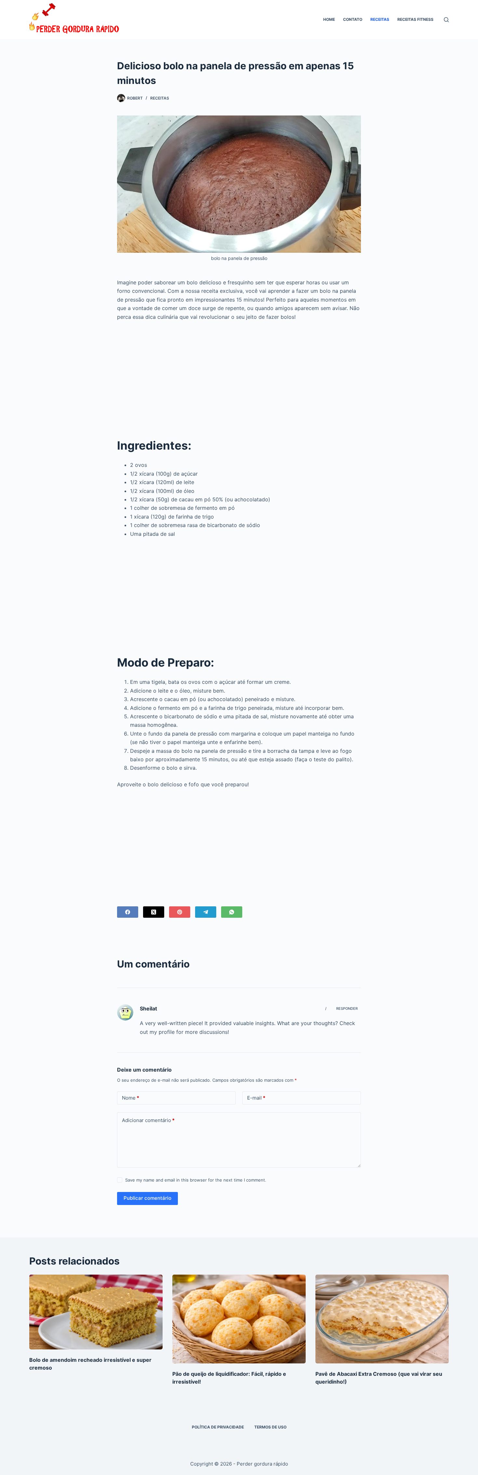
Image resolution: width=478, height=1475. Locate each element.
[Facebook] (127, 912)
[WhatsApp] (231, 912)
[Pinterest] (179, 912)
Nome (130, 1098)
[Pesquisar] (446, 19)
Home (329, 19)
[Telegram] (205, 912)
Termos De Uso (270, 1427)
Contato (352, 19)
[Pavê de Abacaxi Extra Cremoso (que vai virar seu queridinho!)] (382, 1319)
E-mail (256, 1098)
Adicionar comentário (148, 1120)
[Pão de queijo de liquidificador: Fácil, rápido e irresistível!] (239, 1319)
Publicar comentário (147, 1198)
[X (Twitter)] (153, 912)
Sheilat (148, 1008)
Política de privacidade (218, 1427)
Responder (347, 1008)
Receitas (379, 19)
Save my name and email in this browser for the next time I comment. (195, 1180)
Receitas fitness (415, 19)
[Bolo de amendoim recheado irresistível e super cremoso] (96, 1312)
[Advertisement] (239, 374)
